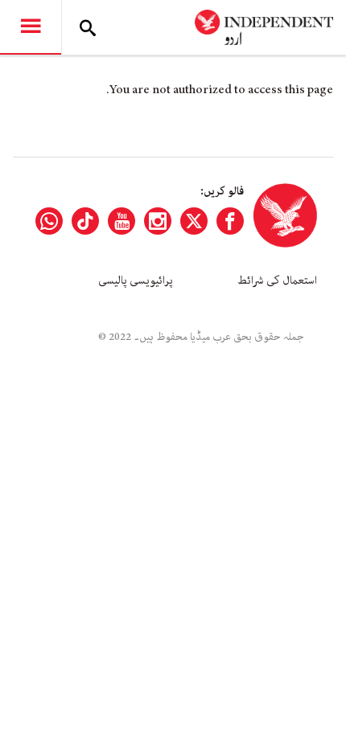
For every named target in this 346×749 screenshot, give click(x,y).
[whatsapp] (49, 221)
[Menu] (30, 27)
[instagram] (157, 221)
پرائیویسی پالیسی (135, 280)
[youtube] (121, 221)
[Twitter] (194, 221)
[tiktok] (85, 221)
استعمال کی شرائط (277, 280)
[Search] (87, 27)
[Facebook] (230, 221)
